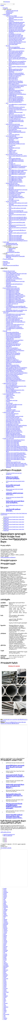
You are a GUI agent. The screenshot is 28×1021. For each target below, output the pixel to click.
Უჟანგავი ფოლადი (11, 201)
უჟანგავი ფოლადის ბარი (15, 238)
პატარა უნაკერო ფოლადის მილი (17, 61)
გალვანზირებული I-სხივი (15, 179)
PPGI (7, 103)
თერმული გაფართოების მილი (17, 74)
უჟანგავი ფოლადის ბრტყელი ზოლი (18, 240)
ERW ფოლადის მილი (14, 47)
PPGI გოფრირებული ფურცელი (17, 107)
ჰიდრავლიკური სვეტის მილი (16, 98)
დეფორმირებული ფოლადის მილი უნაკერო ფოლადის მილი (15, 767)
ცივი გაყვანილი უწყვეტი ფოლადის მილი (16, 367)
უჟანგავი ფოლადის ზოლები (16, 210)
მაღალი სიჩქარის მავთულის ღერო (18, 128)
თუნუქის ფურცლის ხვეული (15, 181)
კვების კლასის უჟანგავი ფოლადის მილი (16, 446)
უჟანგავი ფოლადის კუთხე (15, 235)
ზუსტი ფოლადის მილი (14, 56)
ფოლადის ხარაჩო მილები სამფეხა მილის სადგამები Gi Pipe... (15, 776)
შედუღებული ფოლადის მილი (16, 51)
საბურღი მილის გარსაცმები (16, 82)
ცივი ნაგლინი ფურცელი (15, 43)
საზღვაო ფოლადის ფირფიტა (16, 26)
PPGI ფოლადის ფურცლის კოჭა (17, 114)
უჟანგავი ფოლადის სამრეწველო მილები (16, 447)
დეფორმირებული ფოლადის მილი (18, 85)
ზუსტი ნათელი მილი (14, 83)
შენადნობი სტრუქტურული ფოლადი (18, 189)
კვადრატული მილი (14, 77)
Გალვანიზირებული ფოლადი (14, 154)
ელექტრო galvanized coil (15, 165)
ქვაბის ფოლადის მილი (15, 87)
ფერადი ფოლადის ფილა (15, 108)
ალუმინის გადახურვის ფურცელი (17, 117)
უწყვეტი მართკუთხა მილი (15, 70)
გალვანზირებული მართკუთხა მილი (18, 170)
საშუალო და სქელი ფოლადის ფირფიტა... (13, 477)
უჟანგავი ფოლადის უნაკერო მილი (18, 217)
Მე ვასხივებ (12, 145)
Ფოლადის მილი (13, 79)
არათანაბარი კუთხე (14, 141)
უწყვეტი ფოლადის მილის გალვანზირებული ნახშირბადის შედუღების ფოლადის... (14, 806)
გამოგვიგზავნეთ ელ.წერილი (8, 557)
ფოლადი (11, 188)
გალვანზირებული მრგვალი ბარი (17, 172)
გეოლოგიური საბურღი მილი (16, 86)
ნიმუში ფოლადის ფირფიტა (16, 23)
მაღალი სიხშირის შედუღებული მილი (15, 380)
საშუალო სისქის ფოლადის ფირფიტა (15, 435)
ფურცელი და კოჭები (11, 15)
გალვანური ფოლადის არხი (16, 178)
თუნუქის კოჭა (12, 111)
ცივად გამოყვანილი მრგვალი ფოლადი (16, 273)
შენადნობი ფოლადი (14, 184)
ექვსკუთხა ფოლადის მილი (16, 81)
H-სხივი (11, 146)
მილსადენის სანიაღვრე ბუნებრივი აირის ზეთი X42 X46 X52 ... (14, 795)
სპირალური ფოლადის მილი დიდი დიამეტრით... (15, 501)
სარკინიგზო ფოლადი (14, 147)
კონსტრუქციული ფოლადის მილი (17, 94)
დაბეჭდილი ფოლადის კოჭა (16, 120)
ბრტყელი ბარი (12, 150)
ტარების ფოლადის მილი (15, 92)
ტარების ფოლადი (13, 191)
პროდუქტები (6, 14)
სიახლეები (6, 242)
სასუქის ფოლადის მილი (15, 75)
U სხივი (11, 149)
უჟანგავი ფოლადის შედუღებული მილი (16, 456)
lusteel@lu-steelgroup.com (9, 834)
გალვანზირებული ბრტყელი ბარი (17, 176)
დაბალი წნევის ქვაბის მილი (16, 96)
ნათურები (11, 139)
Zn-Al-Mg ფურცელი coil (14, 118)
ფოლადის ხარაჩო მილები (15, 52)
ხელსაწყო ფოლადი (14, 200)
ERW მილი (11, 71)
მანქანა (11, 249)
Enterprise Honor (9, 11)
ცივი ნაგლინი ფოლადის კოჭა (16, 39)
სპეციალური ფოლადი (12, 183)
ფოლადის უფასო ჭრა (14, 194)
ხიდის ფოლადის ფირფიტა (16, 28)
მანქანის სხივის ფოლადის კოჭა (17, 24)
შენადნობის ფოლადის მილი (16, 90)
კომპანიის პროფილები (12, 10)
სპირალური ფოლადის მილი (16, 73)
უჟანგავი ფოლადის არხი (15, 236)
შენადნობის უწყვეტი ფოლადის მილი (15, 369)
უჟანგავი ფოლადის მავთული (16, 239)
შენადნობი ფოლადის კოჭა (16, 36)
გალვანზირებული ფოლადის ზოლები (15, 306)
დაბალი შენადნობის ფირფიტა (17, 22)
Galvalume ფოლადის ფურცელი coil (17, 109)
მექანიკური (11, 251)
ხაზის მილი (11, 89)
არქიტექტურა (12, 248)
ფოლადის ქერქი (13, 44)
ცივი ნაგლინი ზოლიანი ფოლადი (17, 41)
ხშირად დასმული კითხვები (13, 255)
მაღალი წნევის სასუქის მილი (16, 100)
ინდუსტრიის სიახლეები (12, 244)
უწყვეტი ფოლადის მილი (15, 54)
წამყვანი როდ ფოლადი (15, 130)
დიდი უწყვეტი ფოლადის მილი (17, 62)
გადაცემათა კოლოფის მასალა (17, 192)
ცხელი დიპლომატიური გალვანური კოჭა (16, 310)
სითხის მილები (12, 95)
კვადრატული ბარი (13, 138)
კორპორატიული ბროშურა (13, 252)
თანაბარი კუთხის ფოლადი (16, 137)
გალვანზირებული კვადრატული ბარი (15, 295)
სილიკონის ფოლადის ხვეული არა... (13, 485)
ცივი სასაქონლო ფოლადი (16, 196)
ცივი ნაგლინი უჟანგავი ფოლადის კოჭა (16, 463)
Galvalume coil (12, 163)
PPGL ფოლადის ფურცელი (15, 116)
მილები (8, 45)
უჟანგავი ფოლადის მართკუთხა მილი (15, 453)
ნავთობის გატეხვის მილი (15, 102)
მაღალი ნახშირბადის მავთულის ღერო (16, 386)
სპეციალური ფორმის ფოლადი (17, 143)
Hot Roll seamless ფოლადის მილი (17, 57)
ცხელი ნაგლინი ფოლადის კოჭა (17, 38)
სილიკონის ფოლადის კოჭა (16, 35)
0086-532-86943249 (7, 835)
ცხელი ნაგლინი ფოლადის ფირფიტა (15, 437)
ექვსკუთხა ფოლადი (14, 142)
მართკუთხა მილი (13, 78)
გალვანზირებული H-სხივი (15, 180)
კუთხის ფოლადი (13, 153)
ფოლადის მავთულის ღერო (16, 125)
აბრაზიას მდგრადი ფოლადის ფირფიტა (16, 425)
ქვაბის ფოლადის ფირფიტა (16, 27)
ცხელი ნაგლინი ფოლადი (15, 40)
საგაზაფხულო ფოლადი (15, 34)
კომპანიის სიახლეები (11, 243)
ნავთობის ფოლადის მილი (15, 53)
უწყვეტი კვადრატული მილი (16, 69)
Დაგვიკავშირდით (8, 259)
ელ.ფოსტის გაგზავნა (6, 847)
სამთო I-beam (12, 151)
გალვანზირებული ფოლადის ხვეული (15, 314)
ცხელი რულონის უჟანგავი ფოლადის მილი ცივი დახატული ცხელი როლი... (14, 816)
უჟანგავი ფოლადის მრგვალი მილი (18, 218)
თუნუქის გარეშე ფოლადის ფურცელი (15, 321)
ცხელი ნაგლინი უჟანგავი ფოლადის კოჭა (16, 464)
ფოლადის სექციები (11, 136)
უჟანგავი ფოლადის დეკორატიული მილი (16, 449)
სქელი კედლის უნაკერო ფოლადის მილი (16, 372)
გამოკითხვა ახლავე (6, 832)
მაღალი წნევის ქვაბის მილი (16, 99)
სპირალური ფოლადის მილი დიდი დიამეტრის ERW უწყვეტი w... (15, 786)
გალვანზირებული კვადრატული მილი (15, 301)
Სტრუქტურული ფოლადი (13, 124)
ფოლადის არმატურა (14, 134)
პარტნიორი (9, 13)
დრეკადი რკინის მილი (14, 91)
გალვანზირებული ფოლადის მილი (18, 166)
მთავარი (5, 7)
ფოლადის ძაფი (13, 129)
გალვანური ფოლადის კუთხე (16, 171)
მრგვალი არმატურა (14, 126)
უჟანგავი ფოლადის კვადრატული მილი (16, 454)
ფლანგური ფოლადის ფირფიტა (17, 30)
